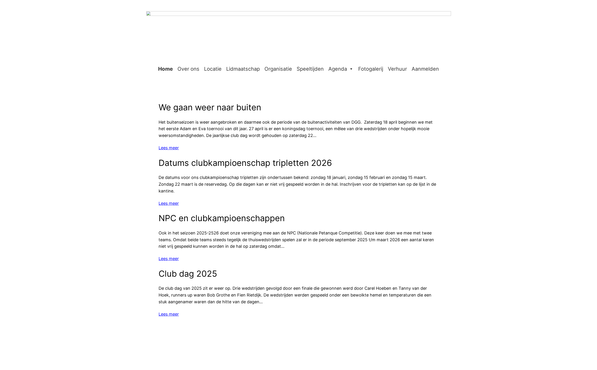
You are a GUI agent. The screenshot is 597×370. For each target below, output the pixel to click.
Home (165, 69)
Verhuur (397, 69)
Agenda (337, 69)
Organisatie (278, 69)
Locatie (213, 69)
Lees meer (169, 147)
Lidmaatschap (243, 69)
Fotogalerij (370, 69)
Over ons (188, 69)
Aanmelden (425, 69)
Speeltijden (310, 69)
